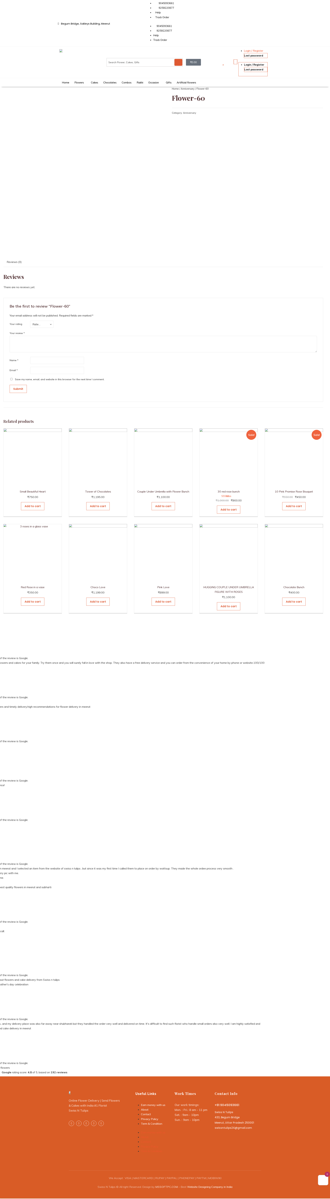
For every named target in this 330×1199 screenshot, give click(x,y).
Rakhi (140, 82)
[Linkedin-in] (78, 1123)
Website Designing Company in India (209, 1187)
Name (14, 360)
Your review (17, 333)
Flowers (79, 82)
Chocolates (110, 82)
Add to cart (33, 506)
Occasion (153, 82)
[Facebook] (71, 1123)
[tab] (14, 262)
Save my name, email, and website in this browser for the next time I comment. (59, 379)
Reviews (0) (14, 262)
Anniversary (188, 88)
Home (65, 82)
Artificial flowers (186, 82)
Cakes (94, 82)
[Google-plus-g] (93, 1123)
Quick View (33, 483)
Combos (126, 82)
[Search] (178, 62)
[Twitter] (86, 1123)
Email (14, 370)
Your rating (16, 324)
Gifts (169, 82)
